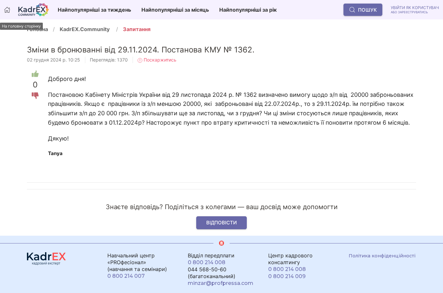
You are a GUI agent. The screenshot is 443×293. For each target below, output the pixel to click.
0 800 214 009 (286, 276)
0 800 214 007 (126, 276)
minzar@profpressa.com (220, 283)
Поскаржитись (159, 59)
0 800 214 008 (206, 262)
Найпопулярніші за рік (248, 9)
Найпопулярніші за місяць (175, 9)
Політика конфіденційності (382, 256)
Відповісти (221, 223)
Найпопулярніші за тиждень (94, 9)
